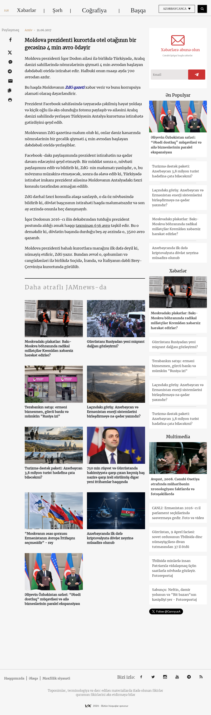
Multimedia (178, 436)
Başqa (138, 10)
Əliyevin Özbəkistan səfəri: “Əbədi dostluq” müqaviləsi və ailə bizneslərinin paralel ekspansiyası (53, 599)
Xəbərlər (26, 10)
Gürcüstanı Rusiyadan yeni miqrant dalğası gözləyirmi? (116, 343)
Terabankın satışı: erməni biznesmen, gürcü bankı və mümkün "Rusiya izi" (47, 411)
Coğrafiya (94, 10)
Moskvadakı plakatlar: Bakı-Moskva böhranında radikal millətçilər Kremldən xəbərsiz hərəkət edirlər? (49, 348)
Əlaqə (33, 678)
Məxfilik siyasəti (56, 678)
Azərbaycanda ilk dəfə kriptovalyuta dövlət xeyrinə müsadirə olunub (110, 538)
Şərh (57, 10)
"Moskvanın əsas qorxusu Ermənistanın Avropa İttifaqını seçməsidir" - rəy (50, 538)
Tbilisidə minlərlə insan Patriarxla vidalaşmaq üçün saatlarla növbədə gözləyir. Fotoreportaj (174, 568)
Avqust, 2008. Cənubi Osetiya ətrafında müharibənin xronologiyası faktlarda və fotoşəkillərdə (175, 486)
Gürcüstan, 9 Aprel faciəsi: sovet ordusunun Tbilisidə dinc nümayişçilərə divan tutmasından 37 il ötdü (177, 539)
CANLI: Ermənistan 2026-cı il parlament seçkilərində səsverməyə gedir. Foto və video (178, 513)
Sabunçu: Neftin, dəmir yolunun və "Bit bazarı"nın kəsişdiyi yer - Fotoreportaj (174, 595)
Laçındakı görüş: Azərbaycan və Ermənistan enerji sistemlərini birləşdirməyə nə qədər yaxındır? (114, 411)
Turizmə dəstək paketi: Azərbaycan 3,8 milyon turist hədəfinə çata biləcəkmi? (53, 472)
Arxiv (30, 30)
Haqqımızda (14, 678)
